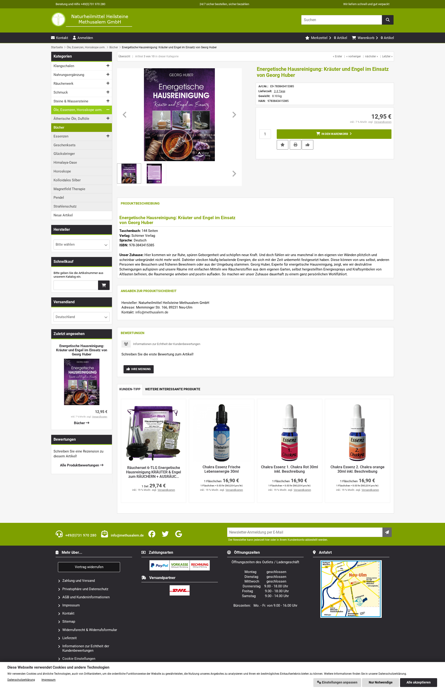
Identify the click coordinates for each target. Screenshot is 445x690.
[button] (154, 173)
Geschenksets (65, 145)
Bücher (59, 127)
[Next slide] (233, 114)
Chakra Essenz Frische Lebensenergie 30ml (221, 469)
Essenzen (61, 136)
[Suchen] (387, 19)
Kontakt (68, 613)
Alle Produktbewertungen (80, 465)
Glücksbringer (64, 154)
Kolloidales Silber (67, 180)
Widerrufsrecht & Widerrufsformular (89, 630)
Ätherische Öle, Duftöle (71, 119)
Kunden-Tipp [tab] (129, 389)
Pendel (59, 197)
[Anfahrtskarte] (351, 562)
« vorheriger (353, 56)
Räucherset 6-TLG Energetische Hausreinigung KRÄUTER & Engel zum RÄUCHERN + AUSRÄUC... (153, 472)
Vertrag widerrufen (89, 567)
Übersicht (124, 56)
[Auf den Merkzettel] (282, 144)
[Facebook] (152, 534)
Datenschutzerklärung (21, 679)
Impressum (71, 605)
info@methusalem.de (151, 312)
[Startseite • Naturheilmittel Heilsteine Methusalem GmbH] (91, 19)
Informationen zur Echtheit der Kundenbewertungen (166, 344)
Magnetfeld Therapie (69, 189)
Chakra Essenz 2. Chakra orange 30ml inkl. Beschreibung (358, 469)
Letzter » (387, 56)
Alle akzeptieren (419, 682)
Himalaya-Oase (65, 162)
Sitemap (68, 621)
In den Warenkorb (334, 134)
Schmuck (61, 92)
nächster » (371, 56)
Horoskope (62, 171)
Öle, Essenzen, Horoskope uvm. (78, 110)
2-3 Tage (279, 91)
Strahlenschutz (65, 206)
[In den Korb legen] (103, 285)
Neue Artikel (63, 215)
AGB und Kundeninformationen (86, 597)
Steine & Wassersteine (71, 101)
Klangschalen (64, 66)
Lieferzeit (69, 638)
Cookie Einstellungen (78, 659)
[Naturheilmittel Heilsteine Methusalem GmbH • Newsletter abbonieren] (387, 532)
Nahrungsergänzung (69, 75)
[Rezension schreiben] (307, 144)
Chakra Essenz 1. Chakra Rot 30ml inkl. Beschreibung (289, 469)
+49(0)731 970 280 (80, 535)
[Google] (179, 534)
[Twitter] (166, 534)
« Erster (337, 56)
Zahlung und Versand (78, 581)
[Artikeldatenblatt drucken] (295, 144)
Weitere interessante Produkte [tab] (172, 389)
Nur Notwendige (381, 682)
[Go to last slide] (124, 114)
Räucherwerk (63, 83)
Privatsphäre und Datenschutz (85, 589)
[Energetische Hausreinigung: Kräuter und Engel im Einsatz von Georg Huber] (179, 114)
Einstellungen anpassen (339, 682)
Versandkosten (382, 122)
